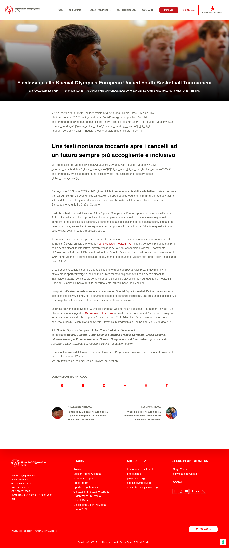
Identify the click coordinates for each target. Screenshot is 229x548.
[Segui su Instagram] (181, 491)
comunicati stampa (100, 91)
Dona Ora (168, 10)
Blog (175, 469)
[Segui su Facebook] (175, 491)
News (115, 91)
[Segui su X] (203, 491)
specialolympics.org (139, 482)
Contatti (147, 10)
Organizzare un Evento (87, 496)
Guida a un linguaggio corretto (91, 491)
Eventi (183, 469)
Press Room (80, 482)
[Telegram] (124, 385)
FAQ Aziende (51, 531)
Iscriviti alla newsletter (185, 473)
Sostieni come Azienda (87, 473)
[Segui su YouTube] (186, 491)
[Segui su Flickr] (198, 491)
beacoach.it (134, 473)
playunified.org (136, 478)
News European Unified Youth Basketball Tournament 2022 (153, 91)
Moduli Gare (80, 500)
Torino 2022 (80, 509)
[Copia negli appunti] (166, 385)
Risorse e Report (83, 478)
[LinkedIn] (104, 385)
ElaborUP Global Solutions (139, 542)
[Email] (145, 385)
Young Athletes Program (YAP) (115, 243)
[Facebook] (62, 385)
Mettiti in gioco (126, 10)
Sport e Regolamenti (85, 487)
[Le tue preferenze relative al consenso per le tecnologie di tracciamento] (223, 542)
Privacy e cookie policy (21, 531)
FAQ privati (39, 531)
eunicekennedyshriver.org (142, 487)
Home (60, 10)
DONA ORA (205, 529)
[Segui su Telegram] (192, 491)
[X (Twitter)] (83, 385)
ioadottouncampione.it (140, 469)
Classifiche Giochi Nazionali (90, 504)
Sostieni (78, 469)
